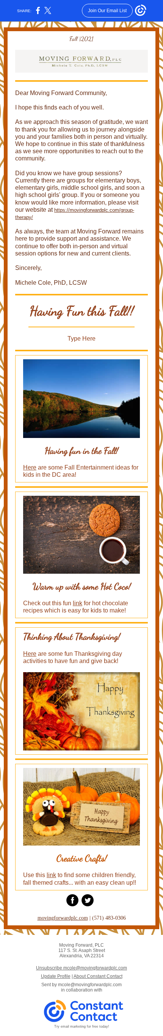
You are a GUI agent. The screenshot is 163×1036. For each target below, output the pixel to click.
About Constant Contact (98, 976)
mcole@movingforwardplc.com (90, 984)
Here (29, 467)
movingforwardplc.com (63, 918)
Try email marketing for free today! (81, 1026)
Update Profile (56, 976)
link (77, 603)
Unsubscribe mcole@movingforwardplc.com (81, 968)
